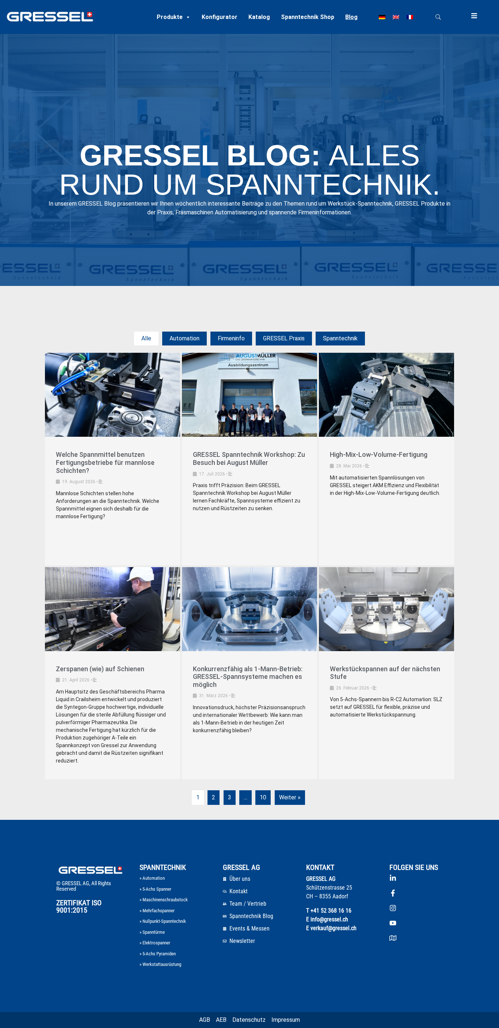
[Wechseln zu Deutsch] (382, 17)
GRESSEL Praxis (284, 338)
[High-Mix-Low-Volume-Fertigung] (386, 395)
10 (263, 797)
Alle (146, 338)
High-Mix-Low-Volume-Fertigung (378, 454)
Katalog (259, 17)
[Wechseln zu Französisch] (410, 17)
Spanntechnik (340, 338)
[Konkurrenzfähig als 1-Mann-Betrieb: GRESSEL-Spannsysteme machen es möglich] (249, 609)
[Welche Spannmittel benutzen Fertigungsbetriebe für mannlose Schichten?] (112, 395)
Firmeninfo (231, 338)
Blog (351, 17)
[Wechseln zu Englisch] (396, 17)
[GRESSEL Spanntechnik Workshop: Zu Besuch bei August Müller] (249, 395)
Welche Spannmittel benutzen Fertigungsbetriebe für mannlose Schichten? (105, 462)
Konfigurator (219, 17)
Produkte (170, 17)
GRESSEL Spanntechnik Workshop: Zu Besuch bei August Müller (249, 458)
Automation (184, 338)
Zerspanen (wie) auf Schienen (100, 669)
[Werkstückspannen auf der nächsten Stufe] (386, 609)
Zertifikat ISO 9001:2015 (79, 906)
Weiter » (290, 797)
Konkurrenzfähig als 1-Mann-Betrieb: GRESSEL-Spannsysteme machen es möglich (247, 676)
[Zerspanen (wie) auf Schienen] (112, 609)
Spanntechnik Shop (307, 17)
